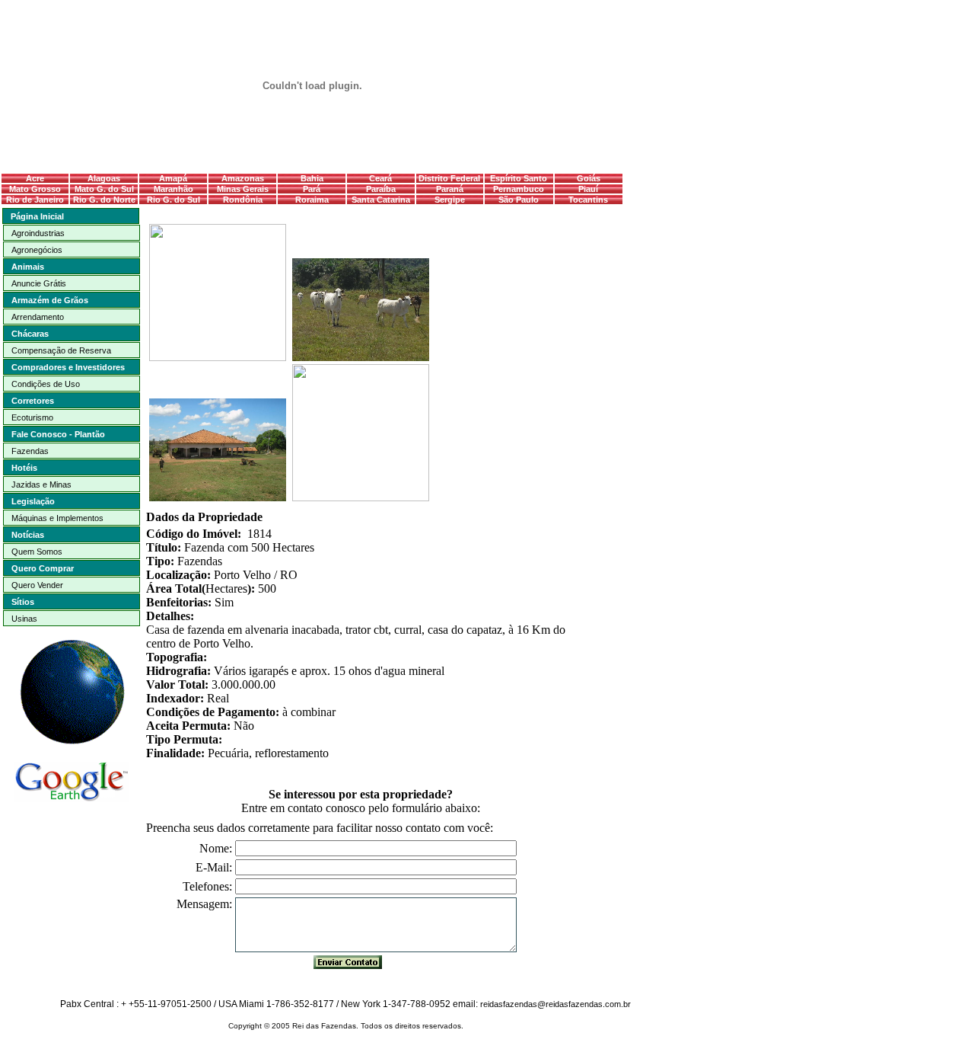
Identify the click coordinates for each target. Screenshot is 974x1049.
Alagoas (104, 178)
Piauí (588, 188)
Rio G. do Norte (104, 199)
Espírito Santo (518, 178)
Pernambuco (518, 188)
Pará (311, 188)
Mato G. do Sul (104, 188)
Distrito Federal (449, 178)
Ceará (380, 178)
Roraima (312, 199)
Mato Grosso (35, 188)
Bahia (312, 178)
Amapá (173, 178)
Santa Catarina (381, 199)
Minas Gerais (243, 188)
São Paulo (518, 199)
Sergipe (449, 199)
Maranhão (173, 188)
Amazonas (242, 178)
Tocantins (588, 199)
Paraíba (381, 188)
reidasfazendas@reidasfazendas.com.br (555, 1004)
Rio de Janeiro (35, 199)
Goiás (588, 178)
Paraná (449, 188)
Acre (35, 178)
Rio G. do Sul (173, 199)
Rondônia (243, 199)
